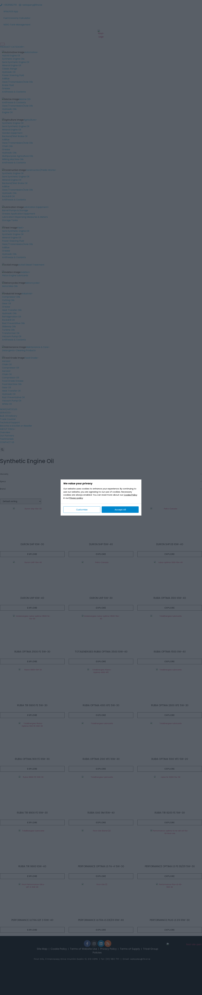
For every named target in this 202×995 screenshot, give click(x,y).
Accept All (120, 509)
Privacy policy (76, 498)
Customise (82, 509)
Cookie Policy (130, 494)
